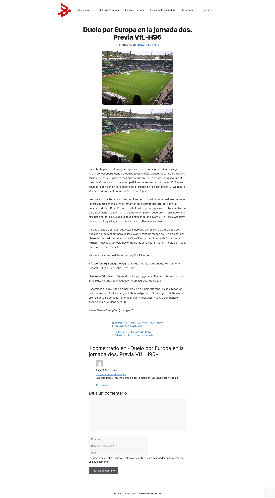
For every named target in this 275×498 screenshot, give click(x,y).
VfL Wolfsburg (156, 322)
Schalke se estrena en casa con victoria (134, 335)
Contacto (207, 10)
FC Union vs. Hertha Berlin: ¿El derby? (133, 332)
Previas (145, 322)
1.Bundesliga (121, 322)
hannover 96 (121, 326)
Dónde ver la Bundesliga (162, 10)
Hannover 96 (134, 322)
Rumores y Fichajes (134, 10)
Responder (102, 385)
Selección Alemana (109, 10)
